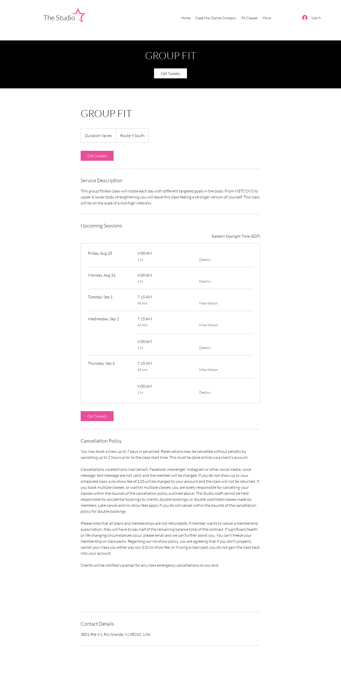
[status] (236, 236)
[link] (170, 73)
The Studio (59, 17)
